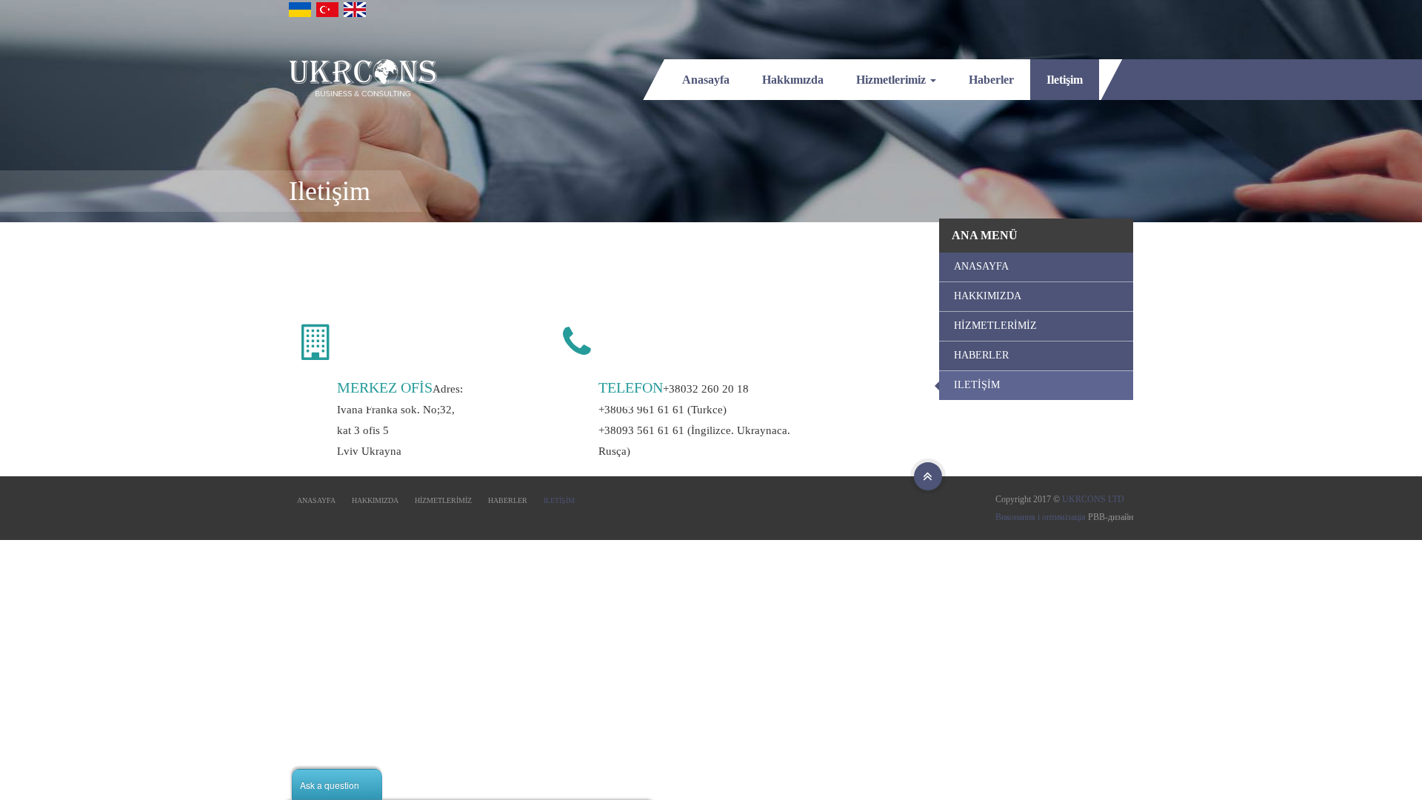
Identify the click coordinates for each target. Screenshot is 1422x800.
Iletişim (1065, 79)
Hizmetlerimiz (892, 79)
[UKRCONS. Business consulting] (363, 77)
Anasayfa (706, 79)
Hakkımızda (793, 79)
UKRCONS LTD (1093, 499)
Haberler (991, 79)
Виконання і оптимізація (1040, 517)
